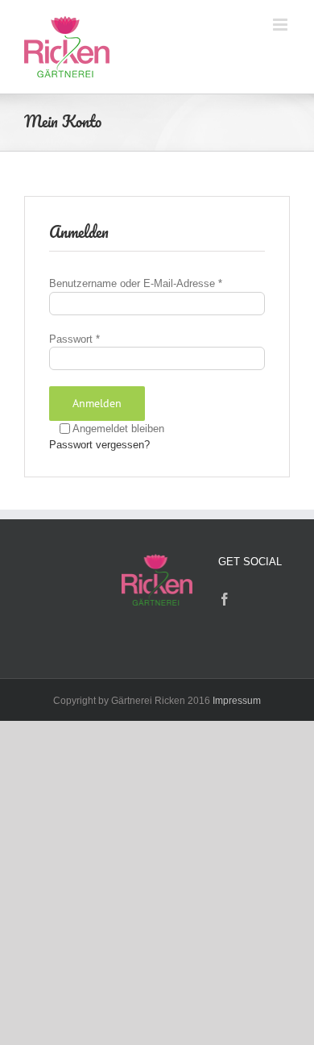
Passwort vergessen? (99, 445)
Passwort (74, 339)
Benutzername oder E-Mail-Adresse (135, 283)
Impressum (237, 700)
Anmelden (97, 403)
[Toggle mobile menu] (281, 24)
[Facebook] (224, 599)
